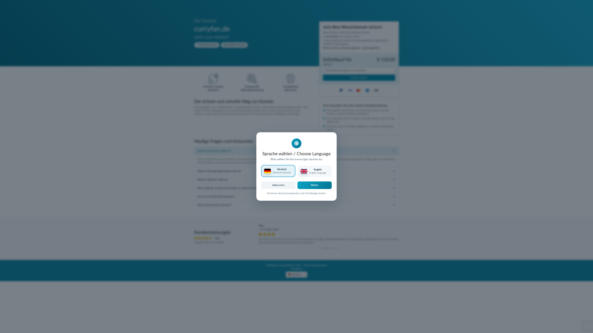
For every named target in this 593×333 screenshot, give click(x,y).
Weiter (315, 185)
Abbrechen (278, 185)
